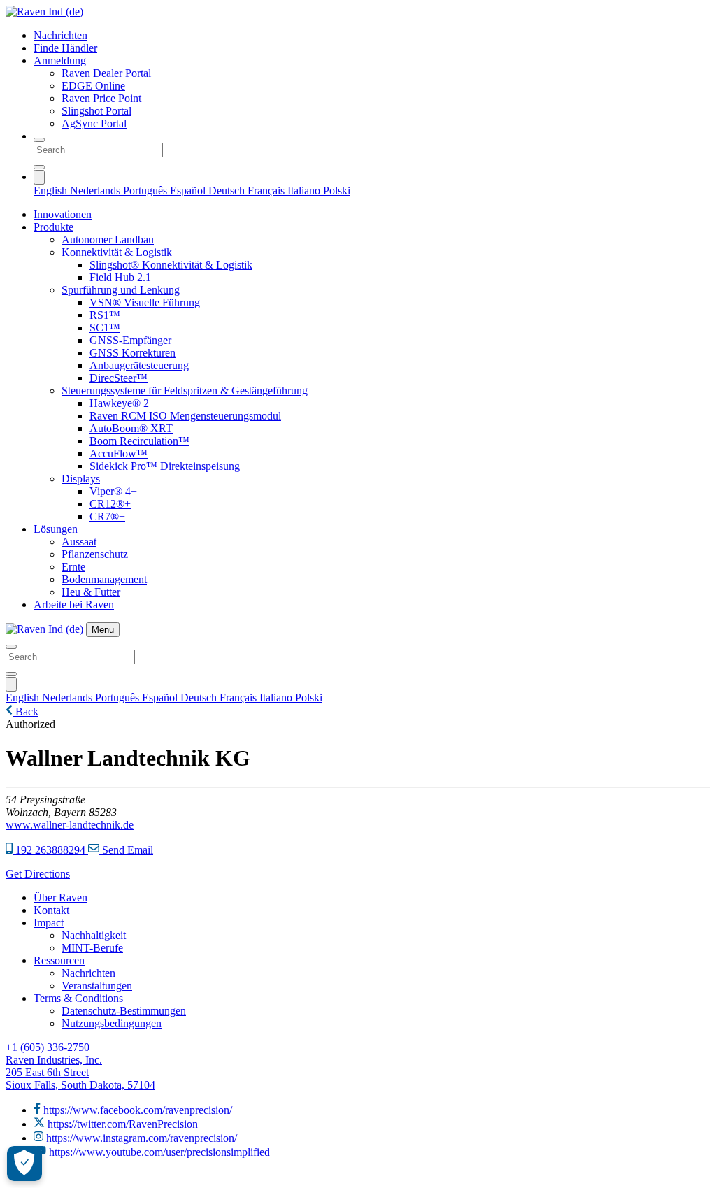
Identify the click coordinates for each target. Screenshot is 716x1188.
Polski (336, 190)
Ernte (73, 567)
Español (189, 190)
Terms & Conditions (78, 998)
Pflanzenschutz (95, 554)
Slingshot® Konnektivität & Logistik (171, 265)
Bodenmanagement (104, 579)
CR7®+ (107, 516)
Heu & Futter (91, 592)
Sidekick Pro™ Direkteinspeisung (165, 466)
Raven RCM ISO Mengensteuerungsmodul (185, 416)
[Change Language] (39, 177)
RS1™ (105, 315)
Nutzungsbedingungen (112, 1023)
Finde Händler (65, 48)
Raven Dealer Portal (106, 73)
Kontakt (51, 910)
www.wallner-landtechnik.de (70, 825)
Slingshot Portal (96, 111)
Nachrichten (60, 35)
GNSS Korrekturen (133, 353)
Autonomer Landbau (108, 239)
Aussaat (79, 542)
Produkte (53, 227)
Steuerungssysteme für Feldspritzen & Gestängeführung (185, 390)
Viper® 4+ (113, 491)
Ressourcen (59, 960)
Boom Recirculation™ (139, 441)
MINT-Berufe (92, 948)
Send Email (126, 850)
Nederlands (96, 190)
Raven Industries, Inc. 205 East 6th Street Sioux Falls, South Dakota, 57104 (80, 1072)
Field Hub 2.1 (120, 277)
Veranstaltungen (97, 986)
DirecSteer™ (119, 378)
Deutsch (228, 190)
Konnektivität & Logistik (117, 252)
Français (267, 190)
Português (146, 190)
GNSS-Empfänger (130, 340)
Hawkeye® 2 (119, 403)
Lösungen (56, 529)
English (52, 190)
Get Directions (38, 874)
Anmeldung (60, 60)
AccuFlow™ (119, 453)
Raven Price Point (101, 98)
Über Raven (60, 897)
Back (25, 711)
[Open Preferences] (24, 1163)
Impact (49, 923)
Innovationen (63, 214)
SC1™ (105, 328)
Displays (81, 479)
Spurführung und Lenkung (121, 290)
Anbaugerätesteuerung (139, 365)
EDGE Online (93, 86)
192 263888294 (50, 850)
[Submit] (39, 167)
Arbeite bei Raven (74, 604)
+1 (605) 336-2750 (48, 1047)
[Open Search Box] (39, 140)
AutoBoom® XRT (131, 428)
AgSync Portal (94, 123)
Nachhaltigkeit (94, 935)
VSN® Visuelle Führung (145, 302)
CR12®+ (110, 504)
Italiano (305, 190)
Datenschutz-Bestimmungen (124, 1011)
